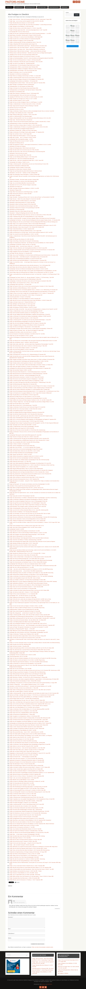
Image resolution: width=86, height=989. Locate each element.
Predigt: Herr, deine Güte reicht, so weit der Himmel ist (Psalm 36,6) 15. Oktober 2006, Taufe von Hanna (29, 649)
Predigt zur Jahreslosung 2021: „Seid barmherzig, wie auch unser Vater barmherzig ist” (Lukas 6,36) (28, 163)
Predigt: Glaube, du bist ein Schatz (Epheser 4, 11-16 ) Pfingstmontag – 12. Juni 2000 (26, 855)
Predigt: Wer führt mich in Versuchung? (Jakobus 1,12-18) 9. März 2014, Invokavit (25, 408)
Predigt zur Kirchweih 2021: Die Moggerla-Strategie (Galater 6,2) (21, 128)
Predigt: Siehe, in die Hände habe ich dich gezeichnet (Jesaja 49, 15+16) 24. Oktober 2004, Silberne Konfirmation (31, 702)
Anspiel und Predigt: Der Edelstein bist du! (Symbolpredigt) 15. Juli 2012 (23, 452)
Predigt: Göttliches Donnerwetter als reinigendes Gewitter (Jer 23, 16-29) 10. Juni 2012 (26, 456)
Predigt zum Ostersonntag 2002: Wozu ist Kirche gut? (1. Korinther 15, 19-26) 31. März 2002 (27, 790)
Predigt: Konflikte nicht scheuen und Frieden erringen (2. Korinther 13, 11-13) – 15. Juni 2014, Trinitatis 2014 (30, 400)
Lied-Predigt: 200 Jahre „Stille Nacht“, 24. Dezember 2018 (20, 253)
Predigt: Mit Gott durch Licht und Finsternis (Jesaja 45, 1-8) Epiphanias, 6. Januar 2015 (26, 378)
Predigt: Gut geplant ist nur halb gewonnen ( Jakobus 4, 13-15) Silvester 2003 (24, 716)
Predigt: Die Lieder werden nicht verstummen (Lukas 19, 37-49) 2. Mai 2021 (24, 149)
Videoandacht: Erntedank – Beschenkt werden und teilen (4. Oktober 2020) (23, 179)
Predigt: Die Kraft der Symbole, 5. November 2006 (19, 646)
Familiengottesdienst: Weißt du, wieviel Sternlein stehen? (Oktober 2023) (23, 66)
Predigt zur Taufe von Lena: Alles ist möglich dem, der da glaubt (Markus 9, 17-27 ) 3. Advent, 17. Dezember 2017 (31, 293)
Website (9, 938)
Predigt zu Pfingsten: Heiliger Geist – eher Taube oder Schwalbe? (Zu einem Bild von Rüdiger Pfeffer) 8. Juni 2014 (31, 401)
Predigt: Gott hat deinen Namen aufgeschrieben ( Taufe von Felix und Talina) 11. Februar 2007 (27, 635)
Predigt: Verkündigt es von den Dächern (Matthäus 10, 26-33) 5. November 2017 (25, 298)
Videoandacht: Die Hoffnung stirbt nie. (16, 142)
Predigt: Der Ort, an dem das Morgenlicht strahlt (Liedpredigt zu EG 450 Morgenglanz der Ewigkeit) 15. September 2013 (32, 419)
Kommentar (10, 917)
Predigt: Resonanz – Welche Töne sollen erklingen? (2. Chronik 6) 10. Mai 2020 (24, 198)
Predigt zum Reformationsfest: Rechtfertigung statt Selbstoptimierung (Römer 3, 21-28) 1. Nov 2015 (28, 361)
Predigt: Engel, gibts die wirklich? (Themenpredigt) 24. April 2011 (21, 495)
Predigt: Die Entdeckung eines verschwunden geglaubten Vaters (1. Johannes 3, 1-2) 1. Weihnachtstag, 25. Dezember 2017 (33, 289)
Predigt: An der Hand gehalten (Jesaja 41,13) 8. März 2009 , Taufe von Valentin (24, 577)
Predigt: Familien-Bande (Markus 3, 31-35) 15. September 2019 (21, 228)
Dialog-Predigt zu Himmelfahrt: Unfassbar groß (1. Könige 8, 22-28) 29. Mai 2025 (25, 35)
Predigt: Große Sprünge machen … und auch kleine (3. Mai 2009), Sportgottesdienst (25, 570)
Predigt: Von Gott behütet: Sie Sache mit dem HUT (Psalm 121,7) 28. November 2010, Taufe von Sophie (29, 513)
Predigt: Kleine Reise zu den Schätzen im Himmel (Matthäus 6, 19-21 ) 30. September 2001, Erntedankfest (30, 820)
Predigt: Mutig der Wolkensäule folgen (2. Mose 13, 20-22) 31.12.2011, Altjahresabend (26, 468)
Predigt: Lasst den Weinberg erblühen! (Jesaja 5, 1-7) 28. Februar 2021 (23, 156)
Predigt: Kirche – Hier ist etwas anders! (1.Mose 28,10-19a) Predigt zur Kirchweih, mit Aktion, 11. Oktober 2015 (31, 364)
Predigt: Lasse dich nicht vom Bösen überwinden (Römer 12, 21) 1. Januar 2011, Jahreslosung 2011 (28, 510)
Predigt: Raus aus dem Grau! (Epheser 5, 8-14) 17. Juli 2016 (21, 335)
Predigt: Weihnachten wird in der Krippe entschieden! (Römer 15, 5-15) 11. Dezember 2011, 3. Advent (29, 472)
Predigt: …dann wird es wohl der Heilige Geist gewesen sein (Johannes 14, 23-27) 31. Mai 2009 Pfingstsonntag (31, 569)
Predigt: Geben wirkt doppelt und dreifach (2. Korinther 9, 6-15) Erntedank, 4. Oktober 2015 (27, 366)
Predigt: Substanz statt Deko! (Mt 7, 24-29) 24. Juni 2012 (20, 454)
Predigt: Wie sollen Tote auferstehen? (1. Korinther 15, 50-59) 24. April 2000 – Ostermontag (27, 858)
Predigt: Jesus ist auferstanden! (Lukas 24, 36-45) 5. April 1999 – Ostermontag (24, 874)
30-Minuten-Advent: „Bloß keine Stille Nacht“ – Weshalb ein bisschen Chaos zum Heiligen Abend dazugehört (30, 52)
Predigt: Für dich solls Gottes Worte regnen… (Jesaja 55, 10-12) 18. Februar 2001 (25, 843)
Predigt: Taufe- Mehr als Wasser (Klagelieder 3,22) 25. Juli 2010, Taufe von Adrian (25, 527)
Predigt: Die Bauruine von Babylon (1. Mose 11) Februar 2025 (21, 40)
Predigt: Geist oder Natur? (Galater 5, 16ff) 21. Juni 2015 (20, 370)
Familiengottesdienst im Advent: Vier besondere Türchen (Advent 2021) (23, 123)
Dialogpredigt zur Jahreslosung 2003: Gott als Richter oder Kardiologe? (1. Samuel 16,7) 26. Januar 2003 (29, 753)
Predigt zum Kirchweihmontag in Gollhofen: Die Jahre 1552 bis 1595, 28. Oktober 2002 (26, 765)
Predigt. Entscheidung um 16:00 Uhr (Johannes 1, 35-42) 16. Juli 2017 (23, 307)
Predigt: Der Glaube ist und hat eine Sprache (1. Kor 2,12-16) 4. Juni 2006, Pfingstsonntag (27, 660)
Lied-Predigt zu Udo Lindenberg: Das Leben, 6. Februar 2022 (21, 112)
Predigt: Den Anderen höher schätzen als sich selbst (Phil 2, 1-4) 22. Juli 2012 (24, 450)
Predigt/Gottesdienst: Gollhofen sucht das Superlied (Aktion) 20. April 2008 (23, 609)
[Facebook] (84, 397)
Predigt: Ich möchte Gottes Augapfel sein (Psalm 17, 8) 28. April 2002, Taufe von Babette (26, 788)
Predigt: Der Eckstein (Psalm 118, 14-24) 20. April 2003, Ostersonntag (23, 740)
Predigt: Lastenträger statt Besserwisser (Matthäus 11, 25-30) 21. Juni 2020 (24, 188)
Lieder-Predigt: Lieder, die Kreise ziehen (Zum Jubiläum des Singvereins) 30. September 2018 (27, 267)
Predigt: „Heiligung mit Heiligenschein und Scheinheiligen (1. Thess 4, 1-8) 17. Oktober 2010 (27, 520)
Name (9, 928)
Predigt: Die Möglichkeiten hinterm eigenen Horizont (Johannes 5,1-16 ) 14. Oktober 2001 (26, 818)
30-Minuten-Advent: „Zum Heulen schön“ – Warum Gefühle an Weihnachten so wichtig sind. (27, 49)
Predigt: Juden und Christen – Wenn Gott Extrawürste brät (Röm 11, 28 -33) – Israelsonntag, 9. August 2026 (30, 19)
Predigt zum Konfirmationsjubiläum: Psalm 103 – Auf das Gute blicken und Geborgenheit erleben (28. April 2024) (31, 58)
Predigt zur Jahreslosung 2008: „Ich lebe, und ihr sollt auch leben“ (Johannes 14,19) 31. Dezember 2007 (29, 614)
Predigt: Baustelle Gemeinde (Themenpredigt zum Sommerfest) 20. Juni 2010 (24, 530)
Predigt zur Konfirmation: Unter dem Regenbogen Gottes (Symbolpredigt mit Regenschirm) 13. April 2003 (29, 744)
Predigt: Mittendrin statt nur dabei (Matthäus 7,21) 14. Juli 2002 (21, 779)
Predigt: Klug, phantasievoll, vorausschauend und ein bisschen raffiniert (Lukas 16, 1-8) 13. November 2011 (30, 473)
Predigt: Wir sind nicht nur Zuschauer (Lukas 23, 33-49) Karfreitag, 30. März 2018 (25, 279)
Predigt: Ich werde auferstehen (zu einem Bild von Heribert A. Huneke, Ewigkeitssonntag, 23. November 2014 (30, 387)
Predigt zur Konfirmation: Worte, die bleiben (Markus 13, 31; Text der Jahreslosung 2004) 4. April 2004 (29, 709)
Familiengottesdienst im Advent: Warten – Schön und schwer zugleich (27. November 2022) (27, 82)
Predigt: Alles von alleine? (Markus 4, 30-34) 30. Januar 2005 (21, 691)
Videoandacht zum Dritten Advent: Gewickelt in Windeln (20, 169)
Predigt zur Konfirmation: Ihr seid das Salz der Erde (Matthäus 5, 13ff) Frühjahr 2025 (25, 36)
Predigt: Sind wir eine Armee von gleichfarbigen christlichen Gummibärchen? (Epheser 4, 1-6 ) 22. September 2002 (31, 772)
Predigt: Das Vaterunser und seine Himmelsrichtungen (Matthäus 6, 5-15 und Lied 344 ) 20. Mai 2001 (29, 832)
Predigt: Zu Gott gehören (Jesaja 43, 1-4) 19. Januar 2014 (20, 410)
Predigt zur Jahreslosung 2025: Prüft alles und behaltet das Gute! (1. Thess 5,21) (25, 42)
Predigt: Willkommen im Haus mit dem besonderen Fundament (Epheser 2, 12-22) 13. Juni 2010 (28, 532)
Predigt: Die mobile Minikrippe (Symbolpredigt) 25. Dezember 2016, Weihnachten (25, 321)
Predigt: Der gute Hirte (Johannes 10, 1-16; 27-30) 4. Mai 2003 (21, 739)
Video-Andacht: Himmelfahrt (14, 195)
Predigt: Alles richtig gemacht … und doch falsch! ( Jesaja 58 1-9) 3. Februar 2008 (25, 612)
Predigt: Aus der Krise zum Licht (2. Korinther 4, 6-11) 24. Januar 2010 (23, 545)
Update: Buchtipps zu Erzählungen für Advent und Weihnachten (21, 84)
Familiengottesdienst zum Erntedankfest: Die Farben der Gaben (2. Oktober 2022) (25, 89)
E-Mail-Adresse (11, 933)
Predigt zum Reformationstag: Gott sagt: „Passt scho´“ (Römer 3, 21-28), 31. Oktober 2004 (27, 700)
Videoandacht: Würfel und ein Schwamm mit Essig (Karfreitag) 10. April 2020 (24, 207)
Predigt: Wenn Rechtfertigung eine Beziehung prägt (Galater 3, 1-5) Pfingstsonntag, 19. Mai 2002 (28, 786)
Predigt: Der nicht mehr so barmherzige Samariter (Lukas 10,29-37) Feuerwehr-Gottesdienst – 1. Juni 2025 (30, 33)
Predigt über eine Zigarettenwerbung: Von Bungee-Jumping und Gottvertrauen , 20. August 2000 (28, 851)
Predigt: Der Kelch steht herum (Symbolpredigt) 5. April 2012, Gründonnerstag (24, 457)
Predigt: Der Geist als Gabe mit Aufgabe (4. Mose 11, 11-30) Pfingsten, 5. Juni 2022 (25, 102)
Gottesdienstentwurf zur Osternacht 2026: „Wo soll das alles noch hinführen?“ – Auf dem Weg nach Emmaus (30, 24)
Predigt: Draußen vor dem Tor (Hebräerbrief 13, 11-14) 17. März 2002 (22, 795)
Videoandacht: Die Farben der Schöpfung (17, 146)
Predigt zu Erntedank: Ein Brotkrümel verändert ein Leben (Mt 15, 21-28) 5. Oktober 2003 (26, 728)
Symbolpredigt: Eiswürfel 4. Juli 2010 (16, 529)
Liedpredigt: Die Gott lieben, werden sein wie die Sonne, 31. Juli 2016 (22, 332)
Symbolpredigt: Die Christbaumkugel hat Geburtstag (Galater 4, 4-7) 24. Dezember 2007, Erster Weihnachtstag (31, 616)
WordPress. (49, 984)
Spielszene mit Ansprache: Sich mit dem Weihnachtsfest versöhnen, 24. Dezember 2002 (26, 762)
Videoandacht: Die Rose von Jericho (16, 109)
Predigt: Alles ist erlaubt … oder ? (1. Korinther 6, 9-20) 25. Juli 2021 (22, 137)
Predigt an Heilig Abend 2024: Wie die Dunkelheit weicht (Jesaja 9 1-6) (23, 44)
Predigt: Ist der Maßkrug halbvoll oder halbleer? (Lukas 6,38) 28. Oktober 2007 (24, 621)
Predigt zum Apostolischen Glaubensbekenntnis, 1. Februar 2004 (22, 714)
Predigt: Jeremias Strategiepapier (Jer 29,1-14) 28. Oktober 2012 (22, 445)
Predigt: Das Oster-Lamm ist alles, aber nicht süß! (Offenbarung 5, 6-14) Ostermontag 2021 (27, 151)
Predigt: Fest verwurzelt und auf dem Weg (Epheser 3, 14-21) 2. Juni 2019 (23, 234)
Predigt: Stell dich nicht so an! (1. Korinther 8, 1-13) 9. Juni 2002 (21, 784)
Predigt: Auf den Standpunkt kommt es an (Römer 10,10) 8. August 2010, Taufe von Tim (26, 525)
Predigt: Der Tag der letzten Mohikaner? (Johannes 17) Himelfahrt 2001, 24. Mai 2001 (26, 830)
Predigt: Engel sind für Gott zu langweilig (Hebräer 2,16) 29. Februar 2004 (23, 712)
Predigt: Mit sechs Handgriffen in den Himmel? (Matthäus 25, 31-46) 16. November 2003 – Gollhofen (28, 721)
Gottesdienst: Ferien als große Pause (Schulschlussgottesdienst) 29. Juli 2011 (24, 485)
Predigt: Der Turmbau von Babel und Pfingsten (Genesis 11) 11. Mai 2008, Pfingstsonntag (26, 607)
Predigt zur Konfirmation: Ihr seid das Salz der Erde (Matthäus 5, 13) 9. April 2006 (25, 663)
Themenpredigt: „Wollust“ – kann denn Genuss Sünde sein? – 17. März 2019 (24, 246)
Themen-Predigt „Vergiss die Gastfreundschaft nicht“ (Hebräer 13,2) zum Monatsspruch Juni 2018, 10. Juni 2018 (31, 272)
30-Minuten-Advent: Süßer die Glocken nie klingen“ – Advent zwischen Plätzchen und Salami (27, 51)
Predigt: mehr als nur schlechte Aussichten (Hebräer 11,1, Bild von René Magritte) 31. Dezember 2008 (29, 585)
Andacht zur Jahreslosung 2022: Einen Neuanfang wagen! (20, 116)
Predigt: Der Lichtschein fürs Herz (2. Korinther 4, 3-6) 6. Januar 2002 (22, 806)
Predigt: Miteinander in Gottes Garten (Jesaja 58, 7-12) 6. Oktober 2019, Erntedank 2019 (26, 227)
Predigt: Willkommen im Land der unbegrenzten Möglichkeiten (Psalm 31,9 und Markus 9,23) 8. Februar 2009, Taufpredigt (33, 581)
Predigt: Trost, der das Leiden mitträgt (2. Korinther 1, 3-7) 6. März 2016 (23, 347)
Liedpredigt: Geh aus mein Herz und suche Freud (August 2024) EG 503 (23, 54)
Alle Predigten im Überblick (63, 973)
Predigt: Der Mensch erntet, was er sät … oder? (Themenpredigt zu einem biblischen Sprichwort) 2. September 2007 (32, 625)
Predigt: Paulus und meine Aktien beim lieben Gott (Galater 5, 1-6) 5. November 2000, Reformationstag (29, 850)
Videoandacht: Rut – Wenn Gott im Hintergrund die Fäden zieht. (21, 158)
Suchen (67, 12)
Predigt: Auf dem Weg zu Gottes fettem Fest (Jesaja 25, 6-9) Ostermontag (23, 240)
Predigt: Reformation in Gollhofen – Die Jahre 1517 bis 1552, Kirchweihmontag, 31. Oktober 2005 (28, 677)
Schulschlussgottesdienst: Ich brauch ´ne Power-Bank (20, 296)
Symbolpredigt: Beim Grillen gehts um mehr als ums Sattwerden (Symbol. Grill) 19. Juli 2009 (27, 563)
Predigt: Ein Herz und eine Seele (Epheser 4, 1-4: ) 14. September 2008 (23, 593)
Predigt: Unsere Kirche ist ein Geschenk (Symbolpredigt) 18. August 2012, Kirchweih (25, 449)
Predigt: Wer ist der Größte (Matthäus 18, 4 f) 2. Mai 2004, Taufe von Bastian (24, 707)
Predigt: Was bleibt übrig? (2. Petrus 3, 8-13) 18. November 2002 (22, 763)
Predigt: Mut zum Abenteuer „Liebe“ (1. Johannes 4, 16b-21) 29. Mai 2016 (23, 342)
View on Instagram (73, 46)
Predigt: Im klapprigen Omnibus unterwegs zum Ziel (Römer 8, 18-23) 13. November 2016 (26, 325)
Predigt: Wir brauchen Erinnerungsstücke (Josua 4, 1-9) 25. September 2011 (24, 479)
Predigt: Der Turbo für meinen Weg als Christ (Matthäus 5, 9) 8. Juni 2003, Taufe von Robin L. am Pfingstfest (30, 735)
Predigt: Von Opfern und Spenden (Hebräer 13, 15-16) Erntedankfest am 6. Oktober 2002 (26, 770)
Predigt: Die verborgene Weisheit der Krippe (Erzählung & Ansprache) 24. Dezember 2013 (26, 412)
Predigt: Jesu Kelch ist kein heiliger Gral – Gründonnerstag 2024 (21, 63)
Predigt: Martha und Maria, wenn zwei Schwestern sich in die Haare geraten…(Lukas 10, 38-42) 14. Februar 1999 (31, 876)
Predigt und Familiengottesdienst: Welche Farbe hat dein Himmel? (22, 148)
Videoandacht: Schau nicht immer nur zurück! (18, 153)
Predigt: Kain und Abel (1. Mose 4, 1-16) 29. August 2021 (20, 133)
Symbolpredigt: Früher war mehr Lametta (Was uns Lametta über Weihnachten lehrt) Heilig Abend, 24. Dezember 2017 (32, 291)
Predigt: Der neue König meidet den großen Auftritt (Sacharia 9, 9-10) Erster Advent (25, 170)
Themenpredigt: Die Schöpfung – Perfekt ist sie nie (19, 162)
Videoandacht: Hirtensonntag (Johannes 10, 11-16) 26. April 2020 (22, 202)
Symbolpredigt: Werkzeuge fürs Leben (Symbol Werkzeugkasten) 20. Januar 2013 (25, 435)
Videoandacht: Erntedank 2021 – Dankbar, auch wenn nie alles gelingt (23, 130)
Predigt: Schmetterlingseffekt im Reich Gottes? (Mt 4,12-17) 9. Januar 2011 (24, 508)
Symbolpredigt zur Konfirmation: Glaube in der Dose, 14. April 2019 (22, 244)
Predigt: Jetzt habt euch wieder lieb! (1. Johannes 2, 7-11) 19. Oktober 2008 (24, 592)
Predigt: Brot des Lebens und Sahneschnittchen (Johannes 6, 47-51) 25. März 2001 (25, 839)
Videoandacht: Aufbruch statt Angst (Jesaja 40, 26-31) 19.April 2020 (22, 204)
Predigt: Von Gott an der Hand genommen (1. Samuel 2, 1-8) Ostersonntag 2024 (25, 59)
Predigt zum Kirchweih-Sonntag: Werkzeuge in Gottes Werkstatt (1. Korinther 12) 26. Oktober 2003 (28, 725)
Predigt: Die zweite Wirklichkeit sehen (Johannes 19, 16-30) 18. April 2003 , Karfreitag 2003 (27, 742)
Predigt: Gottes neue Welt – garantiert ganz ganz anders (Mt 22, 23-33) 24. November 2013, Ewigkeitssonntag (30, 415)
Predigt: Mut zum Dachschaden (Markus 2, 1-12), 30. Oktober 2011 (22, 475)
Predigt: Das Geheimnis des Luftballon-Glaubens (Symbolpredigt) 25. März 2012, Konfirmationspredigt (29, 459)
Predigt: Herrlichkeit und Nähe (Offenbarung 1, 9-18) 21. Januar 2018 (22, 287)
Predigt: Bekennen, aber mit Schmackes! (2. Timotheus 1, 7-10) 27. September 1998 (25, 879)
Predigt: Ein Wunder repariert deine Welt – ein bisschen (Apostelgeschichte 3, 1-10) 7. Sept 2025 (28, 29)
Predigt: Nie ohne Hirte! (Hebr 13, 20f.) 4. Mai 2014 (19, 403)
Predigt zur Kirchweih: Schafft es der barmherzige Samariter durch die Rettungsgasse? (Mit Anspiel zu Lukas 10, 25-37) (32, 225)
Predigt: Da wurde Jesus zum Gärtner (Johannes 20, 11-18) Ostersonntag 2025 (24, 38)
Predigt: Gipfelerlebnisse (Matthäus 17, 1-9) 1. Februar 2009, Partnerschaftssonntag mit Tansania (28, 583)
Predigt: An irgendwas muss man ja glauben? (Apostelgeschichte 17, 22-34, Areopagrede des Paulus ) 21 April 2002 (31, 799)
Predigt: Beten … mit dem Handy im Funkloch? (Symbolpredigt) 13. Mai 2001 (24, 834)
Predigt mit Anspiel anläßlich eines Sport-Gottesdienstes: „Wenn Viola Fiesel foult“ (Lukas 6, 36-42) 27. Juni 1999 (31, 869)
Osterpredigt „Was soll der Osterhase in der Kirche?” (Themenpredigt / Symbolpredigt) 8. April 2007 (28, 632)
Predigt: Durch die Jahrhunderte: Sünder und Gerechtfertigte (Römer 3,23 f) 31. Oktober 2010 (27, 518)
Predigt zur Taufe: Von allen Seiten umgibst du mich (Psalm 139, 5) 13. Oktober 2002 (26, 769)
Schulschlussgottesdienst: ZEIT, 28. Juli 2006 (18, 656)
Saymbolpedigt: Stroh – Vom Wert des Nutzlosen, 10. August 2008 (22, 595)
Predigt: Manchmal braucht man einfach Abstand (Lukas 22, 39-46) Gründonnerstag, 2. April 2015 (28, 373)
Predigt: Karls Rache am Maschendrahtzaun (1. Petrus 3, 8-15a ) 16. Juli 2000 (24, 853)
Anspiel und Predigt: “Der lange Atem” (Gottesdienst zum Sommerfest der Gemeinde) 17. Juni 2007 (28, 627)
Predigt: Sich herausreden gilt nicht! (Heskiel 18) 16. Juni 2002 (21, 783)
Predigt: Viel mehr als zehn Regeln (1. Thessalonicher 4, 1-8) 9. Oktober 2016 (24, 326)
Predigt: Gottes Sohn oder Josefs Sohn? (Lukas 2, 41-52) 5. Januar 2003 (23, 754)
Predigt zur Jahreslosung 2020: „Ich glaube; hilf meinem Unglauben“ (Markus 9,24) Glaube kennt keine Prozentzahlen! (32, 218)
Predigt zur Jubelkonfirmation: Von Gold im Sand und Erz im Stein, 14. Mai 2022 (25, 103)
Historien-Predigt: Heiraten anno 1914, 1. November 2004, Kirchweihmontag (24, 698)
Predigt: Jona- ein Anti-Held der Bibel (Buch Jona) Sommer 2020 (21, 183)
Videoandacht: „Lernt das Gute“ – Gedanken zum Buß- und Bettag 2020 (23, 172)
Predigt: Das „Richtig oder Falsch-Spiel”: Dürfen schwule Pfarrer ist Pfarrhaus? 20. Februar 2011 (28, 504)
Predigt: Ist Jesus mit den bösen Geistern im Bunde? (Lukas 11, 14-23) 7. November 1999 (26, 865)
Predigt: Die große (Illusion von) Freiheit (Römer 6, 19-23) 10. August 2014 (23, 394)
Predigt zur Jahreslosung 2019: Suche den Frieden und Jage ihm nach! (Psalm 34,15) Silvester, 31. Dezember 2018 (31, 249)
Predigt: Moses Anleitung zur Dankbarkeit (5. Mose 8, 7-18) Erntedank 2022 (24, 93)
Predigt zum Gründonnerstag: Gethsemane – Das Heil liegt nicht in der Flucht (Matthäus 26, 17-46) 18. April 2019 (31, 242)
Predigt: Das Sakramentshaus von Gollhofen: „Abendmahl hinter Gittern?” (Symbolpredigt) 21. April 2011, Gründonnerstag (33, 497)
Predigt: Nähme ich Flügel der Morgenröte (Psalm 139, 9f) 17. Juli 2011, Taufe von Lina (26, 487)
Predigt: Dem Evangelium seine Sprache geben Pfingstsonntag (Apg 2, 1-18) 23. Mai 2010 (27, 534)
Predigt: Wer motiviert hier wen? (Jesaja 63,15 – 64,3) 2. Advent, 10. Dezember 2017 (25, 295)
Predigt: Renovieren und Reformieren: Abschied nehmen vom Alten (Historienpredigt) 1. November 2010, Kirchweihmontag (33, 517)
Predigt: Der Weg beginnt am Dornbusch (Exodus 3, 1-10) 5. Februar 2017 (23, 317)
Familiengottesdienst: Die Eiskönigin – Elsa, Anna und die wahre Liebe (23, 70)
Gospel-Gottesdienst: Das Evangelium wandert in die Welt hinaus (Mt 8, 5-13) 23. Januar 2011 (27, 506)
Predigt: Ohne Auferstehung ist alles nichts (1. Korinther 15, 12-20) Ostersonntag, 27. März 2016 (28, 345)
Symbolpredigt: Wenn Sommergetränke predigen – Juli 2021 (21, 139)
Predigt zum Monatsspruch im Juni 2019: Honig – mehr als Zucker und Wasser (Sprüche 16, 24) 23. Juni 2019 (30, 232)
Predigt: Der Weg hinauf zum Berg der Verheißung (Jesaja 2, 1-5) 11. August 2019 (25, 230)
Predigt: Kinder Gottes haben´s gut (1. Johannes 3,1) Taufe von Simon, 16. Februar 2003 (26, 749)
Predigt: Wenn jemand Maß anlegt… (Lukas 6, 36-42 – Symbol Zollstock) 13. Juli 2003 (26, 732)
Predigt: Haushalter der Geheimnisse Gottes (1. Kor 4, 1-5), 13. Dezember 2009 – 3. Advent (27, 553)
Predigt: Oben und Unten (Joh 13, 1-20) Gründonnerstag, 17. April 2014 (23, 405)
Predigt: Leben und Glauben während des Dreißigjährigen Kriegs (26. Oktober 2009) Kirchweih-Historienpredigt (30, 560)
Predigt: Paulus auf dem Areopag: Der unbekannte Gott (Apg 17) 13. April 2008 (24, 611)
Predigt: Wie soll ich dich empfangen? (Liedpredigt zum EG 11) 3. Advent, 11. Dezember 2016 (27, 323)
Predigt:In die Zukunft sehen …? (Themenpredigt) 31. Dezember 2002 (22, 756)
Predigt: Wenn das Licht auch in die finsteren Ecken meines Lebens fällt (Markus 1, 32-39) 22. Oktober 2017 (30, 300)
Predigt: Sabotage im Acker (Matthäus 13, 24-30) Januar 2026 (21, 26)
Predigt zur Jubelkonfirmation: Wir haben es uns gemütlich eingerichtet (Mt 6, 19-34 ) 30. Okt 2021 (28, 126)
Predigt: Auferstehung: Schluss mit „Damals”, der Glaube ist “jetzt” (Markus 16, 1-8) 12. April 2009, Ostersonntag (31, 572)
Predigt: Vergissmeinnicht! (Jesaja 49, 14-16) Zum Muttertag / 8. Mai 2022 (23, 105)
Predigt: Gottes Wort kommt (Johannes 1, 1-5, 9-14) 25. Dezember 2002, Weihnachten (26, 758)
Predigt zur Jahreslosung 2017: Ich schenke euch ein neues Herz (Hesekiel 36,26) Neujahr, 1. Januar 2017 (30, 319)
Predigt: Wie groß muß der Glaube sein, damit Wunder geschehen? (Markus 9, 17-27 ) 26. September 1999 (30, 867)
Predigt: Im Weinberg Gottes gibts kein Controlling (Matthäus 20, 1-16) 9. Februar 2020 (26, 216)
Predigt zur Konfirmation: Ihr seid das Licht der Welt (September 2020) (23, 181)
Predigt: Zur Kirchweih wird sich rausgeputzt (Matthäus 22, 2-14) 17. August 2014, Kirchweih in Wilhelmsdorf (30, 392)
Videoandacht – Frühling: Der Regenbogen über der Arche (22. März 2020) (23, 213)
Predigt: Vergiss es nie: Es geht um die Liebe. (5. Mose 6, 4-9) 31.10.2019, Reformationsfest (27, 223)
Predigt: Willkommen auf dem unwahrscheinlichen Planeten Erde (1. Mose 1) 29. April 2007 (27, 630)
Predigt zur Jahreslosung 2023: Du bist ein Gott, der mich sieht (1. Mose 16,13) (24, 77)
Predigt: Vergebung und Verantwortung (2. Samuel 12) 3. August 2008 (22, 597)
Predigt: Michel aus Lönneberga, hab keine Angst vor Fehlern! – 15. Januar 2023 (25, 75)
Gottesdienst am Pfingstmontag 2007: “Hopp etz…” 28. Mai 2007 (22, 628)
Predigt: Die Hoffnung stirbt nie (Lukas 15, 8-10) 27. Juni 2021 (21, 140)
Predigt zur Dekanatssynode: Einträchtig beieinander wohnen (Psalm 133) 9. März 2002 (26, 797)
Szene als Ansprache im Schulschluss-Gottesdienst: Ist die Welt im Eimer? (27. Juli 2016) (27, 333)
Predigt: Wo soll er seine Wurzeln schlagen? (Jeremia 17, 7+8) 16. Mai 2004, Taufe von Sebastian (28, 705)
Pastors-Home (15, 2)
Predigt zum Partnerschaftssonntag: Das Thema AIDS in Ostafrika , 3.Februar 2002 (25, 800)
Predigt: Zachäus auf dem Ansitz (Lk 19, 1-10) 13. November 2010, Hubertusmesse (25, 515)
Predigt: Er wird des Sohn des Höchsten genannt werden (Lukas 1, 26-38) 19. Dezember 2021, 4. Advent (29, 121)
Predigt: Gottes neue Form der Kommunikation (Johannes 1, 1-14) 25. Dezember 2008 (26, 586)
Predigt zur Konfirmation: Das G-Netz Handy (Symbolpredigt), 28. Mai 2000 (24, 857)
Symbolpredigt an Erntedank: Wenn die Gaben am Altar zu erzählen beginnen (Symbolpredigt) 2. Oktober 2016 (30, 328)
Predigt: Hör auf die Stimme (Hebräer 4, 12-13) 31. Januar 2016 (21, 349)
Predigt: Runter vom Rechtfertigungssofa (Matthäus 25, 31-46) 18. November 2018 (25, 258)
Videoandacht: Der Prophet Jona (15, 186)
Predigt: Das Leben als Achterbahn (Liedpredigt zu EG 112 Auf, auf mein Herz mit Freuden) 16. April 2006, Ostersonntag (32, 658)
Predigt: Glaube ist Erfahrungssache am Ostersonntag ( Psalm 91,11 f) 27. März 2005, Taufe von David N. (30, 689)
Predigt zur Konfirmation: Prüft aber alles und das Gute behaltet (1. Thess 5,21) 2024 (25, 61)
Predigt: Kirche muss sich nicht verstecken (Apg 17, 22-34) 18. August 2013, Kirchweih (26, 421)
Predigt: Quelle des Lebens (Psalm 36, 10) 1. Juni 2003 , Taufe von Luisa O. (24, 737)
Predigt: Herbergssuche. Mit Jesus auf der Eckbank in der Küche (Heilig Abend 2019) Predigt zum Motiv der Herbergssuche (33, 221)
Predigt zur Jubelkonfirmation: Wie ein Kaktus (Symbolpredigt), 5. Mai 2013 (24, 426)
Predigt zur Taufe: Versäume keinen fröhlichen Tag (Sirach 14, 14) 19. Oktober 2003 (25, 726)
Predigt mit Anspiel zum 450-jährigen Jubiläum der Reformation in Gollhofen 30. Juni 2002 (26, 781)
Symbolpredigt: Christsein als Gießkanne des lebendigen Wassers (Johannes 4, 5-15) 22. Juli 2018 (28, 268)
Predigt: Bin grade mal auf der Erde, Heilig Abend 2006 (20, 644)
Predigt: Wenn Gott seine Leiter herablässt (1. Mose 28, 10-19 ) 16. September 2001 (25, 821)
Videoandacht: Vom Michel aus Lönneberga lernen (19, 74)
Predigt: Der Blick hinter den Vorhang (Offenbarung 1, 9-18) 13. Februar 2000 (24, 860)
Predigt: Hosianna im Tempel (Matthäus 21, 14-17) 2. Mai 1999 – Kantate (23, 872)
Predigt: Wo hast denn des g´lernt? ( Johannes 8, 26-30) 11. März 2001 (23, 841)
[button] (68, 27)
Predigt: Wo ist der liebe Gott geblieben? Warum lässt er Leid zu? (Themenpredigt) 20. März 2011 (28, 501)
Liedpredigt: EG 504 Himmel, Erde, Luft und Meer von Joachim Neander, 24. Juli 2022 (26, 96)
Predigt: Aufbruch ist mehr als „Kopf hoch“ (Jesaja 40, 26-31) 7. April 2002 (23, 746)
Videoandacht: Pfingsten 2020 (15, 190)
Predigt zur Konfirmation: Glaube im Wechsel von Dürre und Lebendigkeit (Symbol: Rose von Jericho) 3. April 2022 (31, 111)
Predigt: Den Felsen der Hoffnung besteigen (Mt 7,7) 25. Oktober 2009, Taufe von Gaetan (26, 558)
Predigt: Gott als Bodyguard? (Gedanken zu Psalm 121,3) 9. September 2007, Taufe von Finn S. (28, 623)
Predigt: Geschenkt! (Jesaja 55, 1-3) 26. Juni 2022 (19, 100)
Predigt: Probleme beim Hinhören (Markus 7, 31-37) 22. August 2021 (22, 135)
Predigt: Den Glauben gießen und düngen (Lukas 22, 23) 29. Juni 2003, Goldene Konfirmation (27, 733)
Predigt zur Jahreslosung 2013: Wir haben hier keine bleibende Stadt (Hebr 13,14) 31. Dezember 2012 (29, 438)
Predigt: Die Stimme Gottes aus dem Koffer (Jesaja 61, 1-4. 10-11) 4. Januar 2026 (25, 28)
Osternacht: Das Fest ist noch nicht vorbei (17, 107)
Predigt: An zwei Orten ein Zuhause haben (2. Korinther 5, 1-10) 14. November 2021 (25, 125)
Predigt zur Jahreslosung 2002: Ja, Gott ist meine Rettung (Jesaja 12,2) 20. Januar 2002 (26, 804)
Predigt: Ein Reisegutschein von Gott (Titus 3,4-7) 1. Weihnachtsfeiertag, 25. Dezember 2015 (27, 354)
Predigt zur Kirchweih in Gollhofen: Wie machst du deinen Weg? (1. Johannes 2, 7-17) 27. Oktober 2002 (29, 767)
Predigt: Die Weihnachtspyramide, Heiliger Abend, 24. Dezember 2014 (23, 384)
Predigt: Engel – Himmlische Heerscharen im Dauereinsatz (20, 119)
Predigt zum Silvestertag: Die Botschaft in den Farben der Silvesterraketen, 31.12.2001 (26, 807)
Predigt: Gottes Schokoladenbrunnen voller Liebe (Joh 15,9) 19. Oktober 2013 (24, 417)
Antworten (57, 908)
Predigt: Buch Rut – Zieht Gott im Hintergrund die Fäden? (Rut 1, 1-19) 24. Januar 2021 (26, 160)
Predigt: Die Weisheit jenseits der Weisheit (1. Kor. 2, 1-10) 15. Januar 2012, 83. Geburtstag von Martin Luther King (31, 465)
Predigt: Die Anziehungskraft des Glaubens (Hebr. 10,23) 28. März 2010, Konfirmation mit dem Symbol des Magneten (32, 541)
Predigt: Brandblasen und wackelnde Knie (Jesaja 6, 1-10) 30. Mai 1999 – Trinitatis (25, 871)
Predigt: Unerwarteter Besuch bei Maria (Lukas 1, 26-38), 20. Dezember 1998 (24, 878)
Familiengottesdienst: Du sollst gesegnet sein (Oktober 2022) (21, 86)
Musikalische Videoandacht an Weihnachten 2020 (19, 165)
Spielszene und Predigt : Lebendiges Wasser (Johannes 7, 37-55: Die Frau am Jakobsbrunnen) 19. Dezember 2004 (31, 695)
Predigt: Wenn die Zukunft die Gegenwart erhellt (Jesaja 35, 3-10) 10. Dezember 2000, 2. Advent (28, 848)
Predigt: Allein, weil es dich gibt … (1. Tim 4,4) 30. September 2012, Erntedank (24, 447)
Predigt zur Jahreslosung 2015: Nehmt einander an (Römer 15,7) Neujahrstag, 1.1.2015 (26, 380)
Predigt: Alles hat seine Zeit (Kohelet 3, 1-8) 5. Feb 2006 (20, 668)
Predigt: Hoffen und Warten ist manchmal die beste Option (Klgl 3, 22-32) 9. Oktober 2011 (26, 477)
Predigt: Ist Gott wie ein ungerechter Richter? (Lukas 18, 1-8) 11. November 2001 (25, 814)
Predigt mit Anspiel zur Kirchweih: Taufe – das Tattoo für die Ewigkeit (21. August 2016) (26, 330)
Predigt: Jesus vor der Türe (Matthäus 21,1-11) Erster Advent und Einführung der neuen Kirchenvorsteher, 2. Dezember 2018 (33, 255)
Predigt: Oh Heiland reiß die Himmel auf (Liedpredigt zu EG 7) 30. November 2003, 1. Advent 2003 (28, 719)
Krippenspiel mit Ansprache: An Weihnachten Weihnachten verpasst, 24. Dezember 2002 (26, 760)
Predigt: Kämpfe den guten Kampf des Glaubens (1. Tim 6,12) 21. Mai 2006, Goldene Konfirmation (28, 661)
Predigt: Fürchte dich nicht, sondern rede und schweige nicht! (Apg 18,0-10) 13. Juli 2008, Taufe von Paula (30, 599)
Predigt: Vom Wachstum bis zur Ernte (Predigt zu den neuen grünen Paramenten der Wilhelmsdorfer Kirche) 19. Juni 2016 (33, 340)
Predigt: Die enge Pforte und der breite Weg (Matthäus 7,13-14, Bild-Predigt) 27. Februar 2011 (27, 502)
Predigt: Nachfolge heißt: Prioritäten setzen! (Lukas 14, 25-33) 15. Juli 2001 (24, 825)
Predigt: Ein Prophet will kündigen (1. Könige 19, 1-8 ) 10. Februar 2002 (23, 802)
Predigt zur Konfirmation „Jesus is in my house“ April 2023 (20, 72)
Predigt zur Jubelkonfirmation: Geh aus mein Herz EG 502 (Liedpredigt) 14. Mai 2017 (25, 310)
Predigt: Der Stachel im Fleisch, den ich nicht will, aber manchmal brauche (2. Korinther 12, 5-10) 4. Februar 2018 (31, 286)
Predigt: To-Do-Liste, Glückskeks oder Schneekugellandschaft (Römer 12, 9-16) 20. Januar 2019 (28, 247)
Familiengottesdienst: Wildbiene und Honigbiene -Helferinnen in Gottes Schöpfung (25, 68)
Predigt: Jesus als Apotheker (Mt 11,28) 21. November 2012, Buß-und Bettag (24, 442)
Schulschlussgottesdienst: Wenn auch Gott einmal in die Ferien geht (22, 95)
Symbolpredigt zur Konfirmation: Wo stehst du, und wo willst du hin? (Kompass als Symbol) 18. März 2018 (30, 280)
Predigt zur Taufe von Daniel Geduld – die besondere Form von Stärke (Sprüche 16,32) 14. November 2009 (30, 556)
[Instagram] (84, 402)
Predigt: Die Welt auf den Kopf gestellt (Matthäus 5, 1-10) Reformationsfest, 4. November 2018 (27, 260)
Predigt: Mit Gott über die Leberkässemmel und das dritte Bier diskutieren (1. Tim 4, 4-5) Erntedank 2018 (29, 265)
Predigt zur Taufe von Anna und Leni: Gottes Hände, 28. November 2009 (23, 555)
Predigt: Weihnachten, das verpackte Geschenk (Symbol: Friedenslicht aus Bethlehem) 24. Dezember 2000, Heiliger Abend (33, 846)
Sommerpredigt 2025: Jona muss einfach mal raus (19, 31)
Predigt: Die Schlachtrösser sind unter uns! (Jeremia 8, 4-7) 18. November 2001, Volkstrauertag (27, 813)
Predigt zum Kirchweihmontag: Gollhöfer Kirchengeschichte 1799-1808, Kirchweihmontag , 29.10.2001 (29, 811)
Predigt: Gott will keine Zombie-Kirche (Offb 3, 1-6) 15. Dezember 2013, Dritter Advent (26, 414)
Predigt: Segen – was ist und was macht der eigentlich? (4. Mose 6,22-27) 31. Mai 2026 (26, 21)
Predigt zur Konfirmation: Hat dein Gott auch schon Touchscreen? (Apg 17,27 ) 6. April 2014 (27, 407)
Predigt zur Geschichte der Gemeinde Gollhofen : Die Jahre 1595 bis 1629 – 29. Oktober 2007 (27, 620)
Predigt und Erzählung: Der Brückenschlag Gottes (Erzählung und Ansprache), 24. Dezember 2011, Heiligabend (31, 470)
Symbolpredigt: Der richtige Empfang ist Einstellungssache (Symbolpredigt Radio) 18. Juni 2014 (28, 398)
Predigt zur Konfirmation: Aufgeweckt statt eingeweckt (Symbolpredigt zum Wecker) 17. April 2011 (28, 499)
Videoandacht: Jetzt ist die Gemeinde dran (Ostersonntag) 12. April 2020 (23, 205)
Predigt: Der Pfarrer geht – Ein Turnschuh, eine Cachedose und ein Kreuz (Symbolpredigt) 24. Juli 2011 (29, 484)
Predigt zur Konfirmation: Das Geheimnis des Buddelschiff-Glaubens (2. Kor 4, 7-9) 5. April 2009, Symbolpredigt (31, 576)
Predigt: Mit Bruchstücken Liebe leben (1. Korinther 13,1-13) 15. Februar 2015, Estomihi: (26, 377)
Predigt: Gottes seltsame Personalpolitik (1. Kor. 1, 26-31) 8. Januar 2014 (23, 466)
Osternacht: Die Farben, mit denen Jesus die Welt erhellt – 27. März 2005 (23, 687)
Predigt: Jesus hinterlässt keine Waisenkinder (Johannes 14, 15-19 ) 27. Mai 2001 (25, 828)
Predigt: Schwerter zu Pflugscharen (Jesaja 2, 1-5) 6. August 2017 (22, 305)
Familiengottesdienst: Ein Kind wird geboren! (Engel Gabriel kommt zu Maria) (24, 65)
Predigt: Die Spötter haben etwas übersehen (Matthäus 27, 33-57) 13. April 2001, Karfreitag (27, 836)
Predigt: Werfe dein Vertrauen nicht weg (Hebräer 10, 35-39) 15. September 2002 (25, 774)
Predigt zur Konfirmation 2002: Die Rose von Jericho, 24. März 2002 (22, 793)
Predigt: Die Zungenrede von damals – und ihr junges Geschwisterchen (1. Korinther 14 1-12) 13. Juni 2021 (30, 144)
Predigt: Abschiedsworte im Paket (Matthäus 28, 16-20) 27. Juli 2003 (22, 730)
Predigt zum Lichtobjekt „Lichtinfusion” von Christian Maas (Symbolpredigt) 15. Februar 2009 (27, 579)
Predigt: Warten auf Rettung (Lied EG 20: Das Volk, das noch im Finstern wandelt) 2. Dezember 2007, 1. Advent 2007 (32, 618)
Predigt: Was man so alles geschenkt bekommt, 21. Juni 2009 (21, 567)
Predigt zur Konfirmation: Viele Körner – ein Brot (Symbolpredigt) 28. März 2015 (24, 375)
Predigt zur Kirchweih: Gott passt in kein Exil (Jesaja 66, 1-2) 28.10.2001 (23, 816)
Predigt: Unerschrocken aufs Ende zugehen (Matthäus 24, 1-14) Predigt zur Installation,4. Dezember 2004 (30, 696)
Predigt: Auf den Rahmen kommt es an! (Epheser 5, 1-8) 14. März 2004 (23, 710)
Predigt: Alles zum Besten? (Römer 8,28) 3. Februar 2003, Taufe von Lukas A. (24, 751)
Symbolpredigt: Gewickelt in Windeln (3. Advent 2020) (19, 167)
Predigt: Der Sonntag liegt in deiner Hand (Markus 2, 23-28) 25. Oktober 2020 (24, 174)
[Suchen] (26, 955)
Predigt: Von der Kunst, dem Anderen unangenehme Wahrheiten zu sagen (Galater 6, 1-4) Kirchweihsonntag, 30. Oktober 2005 (34, 679)
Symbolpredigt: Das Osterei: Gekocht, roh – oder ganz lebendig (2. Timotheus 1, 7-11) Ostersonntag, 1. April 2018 (31, 277)
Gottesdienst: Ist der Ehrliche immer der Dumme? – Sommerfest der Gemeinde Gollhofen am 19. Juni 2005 (30, 686)
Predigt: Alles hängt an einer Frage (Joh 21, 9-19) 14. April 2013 (21, 428)
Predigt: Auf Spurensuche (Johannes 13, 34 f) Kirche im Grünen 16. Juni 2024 (24, 56)
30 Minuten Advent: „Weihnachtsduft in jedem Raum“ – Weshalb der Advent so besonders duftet (28, 45)
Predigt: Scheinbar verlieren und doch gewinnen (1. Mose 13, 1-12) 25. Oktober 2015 (25, 362)
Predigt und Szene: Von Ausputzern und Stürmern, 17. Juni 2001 (22, 827)
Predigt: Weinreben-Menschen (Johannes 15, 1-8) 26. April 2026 (21, 22)
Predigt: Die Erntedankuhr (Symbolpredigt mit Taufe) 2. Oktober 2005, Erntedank (25, 680)
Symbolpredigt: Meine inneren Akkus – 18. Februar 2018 (20, 284)
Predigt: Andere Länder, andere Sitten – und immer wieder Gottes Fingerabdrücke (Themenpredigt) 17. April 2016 (31, 344)
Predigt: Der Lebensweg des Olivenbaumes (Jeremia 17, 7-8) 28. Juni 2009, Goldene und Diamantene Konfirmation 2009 (32, 565)
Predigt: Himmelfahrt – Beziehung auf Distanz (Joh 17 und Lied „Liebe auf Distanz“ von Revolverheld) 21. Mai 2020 (31, 197)
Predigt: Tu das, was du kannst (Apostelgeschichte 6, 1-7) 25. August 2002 (24, 777)
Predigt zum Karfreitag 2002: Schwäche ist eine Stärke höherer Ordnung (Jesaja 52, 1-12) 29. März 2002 (29, 791)
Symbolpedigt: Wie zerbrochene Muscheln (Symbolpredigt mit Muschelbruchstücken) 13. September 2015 (30, 368)
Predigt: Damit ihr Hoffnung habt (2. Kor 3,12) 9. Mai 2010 (20, 536)
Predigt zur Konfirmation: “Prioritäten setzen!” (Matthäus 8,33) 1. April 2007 (23, 634)
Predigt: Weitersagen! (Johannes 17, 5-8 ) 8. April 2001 (20, 837)
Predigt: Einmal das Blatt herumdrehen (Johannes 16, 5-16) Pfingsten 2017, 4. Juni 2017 (26, 312)
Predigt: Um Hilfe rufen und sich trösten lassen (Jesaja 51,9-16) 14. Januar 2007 (25, 637)
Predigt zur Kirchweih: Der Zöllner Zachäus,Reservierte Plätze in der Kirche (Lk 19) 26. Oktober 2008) (29, 590)
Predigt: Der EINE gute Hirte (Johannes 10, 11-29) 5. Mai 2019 (21, 239)
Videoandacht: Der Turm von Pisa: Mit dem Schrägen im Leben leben (22, 184)
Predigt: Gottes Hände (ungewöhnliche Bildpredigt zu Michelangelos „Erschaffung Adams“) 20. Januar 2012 (30, 463)
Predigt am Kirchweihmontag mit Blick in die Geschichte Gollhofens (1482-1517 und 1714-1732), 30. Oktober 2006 (31, 647)
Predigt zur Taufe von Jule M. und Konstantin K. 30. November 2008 (22, 588)
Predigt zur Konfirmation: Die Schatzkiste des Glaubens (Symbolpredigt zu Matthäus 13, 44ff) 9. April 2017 (30, 316)
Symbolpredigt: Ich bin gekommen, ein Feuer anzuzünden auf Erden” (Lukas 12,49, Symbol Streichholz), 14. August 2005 (33, 682)
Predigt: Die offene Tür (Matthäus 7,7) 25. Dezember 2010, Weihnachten (23, 511)
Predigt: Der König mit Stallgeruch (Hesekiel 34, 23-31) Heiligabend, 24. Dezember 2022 (26, 79)
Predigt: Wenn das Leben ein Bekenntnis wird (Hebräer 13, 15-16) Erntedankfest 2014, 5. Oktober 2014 (29, 389)
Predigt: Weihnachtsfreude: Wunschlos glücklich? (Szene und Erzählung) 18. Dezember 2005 (27, 673)
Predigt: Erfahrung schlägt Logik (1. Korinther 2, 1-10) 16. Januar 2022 (23, 114)
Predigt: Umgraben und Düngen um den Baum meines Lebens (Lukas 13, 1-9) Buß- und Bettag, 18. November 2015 (31, 359)
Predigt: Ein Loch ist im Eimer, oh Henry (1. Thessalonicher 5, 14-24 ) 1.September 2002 (26, 776)
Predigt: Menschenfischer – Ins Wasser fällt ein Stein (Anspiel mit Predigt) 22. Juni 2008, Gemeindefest (29, 600)
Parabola (44, 984)
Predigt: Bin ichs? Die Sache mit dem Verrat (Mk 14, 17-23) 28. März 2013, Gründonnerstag (27, 430)
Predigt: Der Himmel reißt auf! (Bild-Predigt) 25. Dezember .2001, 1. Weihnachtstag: (25, 809)
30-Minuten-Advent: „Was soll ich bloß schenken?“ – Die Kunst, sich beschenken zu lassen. (27, 47)
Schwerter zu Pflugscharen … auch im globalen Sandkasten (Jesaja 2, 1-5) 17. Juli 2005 (26, 684)
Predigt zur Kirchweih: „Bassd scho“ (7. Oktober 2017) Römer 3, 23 (22, 302)
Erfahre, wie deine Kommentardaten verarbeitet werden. (42, 947)
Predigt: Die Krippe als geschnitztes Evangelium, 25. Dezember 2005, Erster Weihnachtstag (27, 672)
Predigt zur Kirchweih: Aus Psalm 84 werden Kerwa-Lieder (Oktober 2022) (23, 88)
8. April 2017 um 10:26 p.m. (19, 902)
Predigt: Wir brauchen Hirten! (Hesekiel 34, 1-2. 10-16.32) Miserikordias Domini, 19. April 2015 (27, 371)
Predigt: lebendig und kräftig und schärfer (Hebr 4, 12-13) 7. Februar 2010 (23, 543)
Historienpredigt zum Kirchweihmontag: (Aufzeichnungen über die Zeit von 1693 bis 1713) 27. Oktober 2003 (30, 723)
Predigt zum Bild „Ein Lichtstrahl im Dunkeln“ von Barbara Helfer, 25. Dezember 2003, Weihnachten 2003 (29, 717)
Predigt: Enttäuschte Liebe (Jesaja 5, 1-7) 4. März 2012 (20, 461)
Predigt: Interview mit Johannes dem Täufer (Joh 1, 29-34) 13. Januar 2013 (24, 436)
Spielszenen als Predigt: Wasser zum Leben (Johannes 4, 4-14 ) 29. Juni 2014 (24, 396)
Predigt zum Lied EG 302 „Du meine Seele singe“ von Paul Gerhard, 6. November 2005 (26, 675)
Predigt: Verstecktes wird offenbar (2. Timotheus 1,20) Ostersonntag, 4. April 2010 (25, 539)
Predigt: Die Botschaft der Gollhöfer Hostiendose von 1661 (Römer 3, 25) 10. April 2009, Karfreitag (28, 574)
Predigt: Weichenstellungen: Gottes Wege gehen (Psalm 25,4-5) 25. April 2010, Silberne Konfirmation (29, 537)
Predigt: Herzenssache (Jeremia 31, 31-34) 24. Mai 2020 (20, 193)
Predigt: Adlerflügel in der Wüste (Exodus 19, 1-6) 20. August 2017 (22, 303)
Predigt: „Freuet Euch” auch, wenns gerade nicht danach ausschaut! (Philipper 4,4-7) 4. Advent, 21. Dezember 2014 (31, 385)
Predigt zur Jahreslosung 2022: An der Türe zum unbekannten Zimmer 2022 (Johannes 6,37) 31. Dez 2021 (30, 118)
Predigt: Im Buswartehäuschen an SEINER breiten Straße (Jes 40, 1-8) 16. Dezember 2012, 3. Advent (29, 440)
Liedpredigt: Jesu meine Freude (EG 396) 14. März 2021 (20, 155)
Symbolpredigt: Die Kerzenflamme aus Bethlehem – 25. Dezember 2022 (23, 81)
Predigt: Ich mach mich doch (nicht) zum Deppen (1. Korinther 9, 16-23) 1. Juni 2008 (25, 605)
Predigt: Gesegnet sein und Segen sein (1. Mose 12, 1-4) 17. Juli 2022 (23, 98)
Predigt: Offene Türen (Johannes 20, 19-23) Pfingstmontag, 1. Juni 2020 (23, 191)
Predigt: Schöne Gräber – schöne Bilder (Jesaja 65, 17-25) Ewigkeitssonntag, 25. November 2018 (28, 256)
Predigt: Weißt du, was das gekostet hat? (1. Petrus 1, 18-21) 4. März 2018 (24, 282)
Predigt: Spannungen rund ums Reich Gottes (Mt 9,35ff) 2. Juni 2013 (22, 424)
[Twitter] (84, 400)
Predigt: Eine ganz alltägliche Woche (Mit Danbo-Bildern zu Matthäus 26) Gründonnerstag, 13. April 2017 (29, 314)
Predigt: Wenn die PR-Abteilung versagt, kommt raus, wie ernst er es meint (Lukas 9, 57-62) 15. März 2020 (30, 214)
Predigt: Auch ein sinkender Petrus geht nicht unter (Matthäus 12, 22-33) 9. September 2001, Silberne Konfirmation (31, 823)
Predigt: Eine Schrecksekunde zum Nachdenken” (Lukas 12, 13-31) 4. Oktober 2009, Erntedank (28, 562)
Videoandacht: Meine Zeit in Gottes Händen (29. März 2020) (21, 211)
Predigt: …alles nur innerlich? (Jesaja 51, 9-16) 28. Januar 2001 (21, 844)
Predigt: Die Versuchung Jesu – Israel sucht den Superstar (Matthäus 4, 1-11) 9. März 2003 (27, 747)
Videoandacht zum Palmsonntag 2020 (16, 209)
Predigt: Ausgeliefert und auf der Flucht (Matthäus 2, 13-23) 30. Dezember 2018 (24, 251)
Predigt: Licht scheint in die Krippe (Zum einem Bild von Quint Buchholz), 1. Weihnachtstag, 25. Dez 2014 (30, 382)
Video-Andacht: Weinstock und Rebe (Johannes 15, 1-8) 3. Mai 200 (22, 200)
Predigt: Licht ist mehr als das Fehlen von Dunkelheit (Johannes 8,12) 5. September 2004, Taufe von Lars (30, 703)
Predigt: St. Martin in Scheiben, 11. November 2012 (19, 443)
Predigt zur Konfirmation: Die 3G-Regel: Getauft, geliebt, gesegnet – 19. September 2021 (26, 132)
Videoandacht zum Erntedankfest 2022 (17, 91)
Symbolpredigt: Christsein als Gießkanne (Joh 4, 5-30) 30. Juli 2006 (22, 654)
